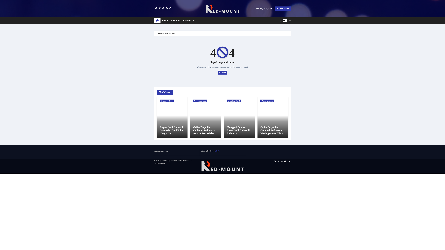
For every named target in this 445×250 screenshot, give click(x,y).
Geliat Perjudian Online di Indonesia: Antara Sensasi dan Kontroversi (204, 132)
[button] (290, 20)
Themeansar (159, 163)
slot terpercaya (161, 151)
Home (165, 20)
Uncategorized (166, 101)
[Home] (157, 20)
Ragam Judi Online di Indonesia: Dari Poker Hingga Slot (172, 130)
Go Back (222, 73)
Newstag (185, 160)
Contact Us (188, 20)
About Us (175, 20)
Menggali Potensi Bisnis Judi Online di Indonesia (238, 130)
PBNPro (217, 151)
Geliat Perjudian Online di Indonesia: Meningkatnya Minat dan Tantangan (271, 132)
